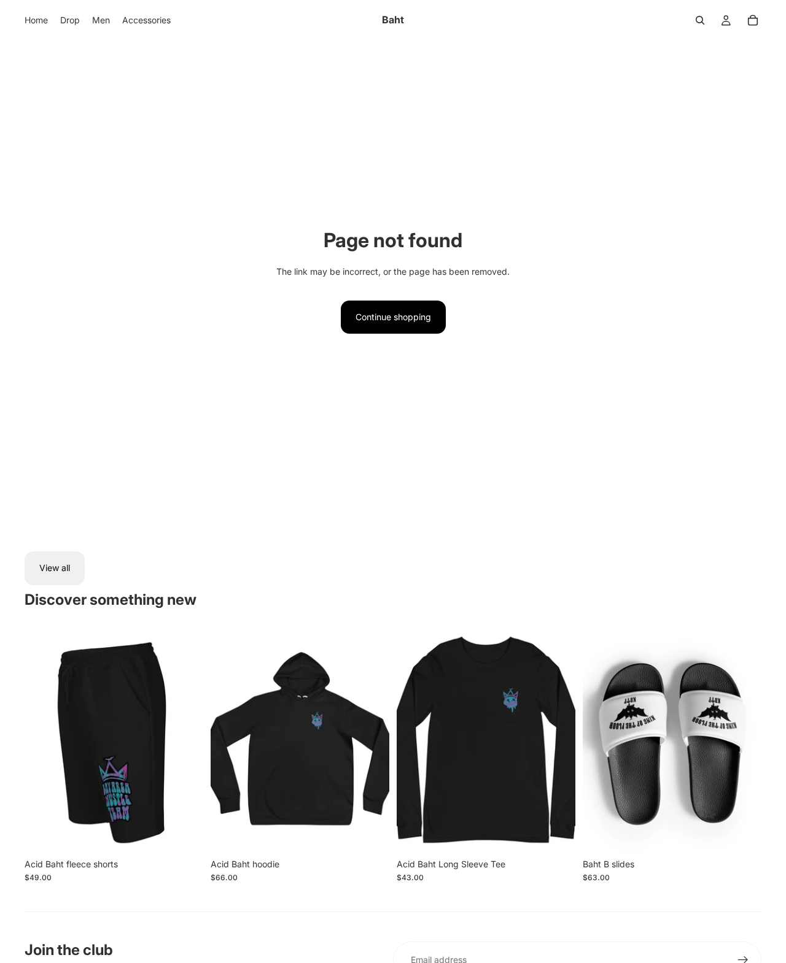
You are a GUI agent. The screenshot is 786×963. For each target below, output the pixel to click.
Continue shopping (393, 317)
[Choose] (184, 834)
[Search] (700, 20)
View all (54, 567)
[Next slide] (184, 740)
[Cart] (752, 20)
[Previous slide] (43, 740)
